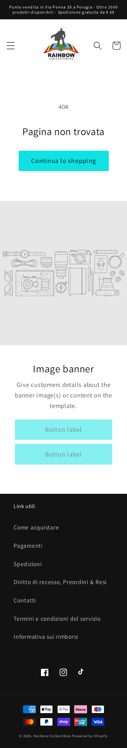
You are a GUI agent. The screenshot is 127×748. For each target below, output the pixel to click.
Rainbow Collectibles (52, 735)
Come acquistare (36, 527)
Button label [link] (63, 429)
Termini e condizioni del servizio (57, 618)
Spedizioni (28, 564)
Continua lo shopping (63, 160)
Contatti (25, 600)
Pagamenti (28, 545)
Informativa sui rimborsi (46, 636)
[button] (10, 45)
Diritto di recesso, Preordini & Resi (60, 582)
